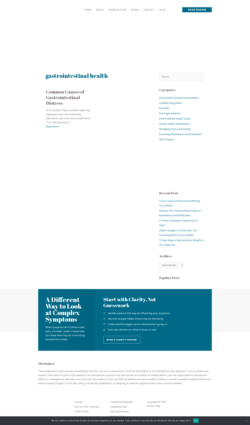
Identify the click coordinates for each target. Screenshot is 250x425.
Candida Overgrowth (170, 103)
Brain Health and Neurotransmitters (179, 97)
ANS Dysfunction (120, 411)
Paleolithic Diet (119, 406)
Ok (196, 420)
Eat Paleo (164, 108)
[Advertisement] (125, 41)
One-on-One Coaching (86, 406)
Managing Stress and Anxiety (175, 129)
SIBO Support (166, 139)
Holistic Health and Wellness (174, 123)
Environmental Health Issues (174, 118)
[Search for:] (181, 76)
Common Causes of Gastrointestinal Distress (65, 97)
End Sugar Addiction (170, 113)
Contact (78, 401)
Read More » (53, 126)
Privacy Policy (81, 411)
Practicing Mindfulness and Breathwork (180, 134)
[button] (121, 340)
